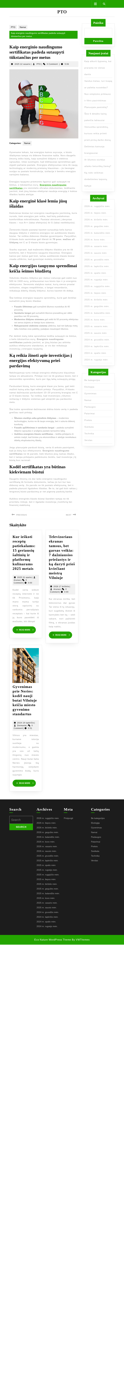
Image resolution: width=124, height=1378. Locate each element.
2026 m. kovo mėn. (94, 239)
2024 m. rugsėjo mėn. (96, 359)
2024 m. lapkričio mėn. (96, 346)
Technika (89, 433)
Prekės (88, 420)
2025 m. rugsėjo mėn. (96, 279)
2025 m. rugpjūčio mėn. (97, 286)
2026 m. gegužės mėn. (96, 226)
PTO (62, 11)
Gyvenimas (90, 393)
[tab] (94, 4)
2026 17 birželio (61, 586)
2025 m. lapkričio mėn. (96, 266)
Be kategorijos (92, 380)
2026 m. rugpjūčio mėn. (97, 206)
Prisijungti (68, 818)
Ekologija (89, 387)
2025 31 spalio (24, 577)
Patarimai (89, 413)
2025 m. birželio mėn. (96, 299)
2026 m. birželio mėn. (96, 219)
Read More (27, 629)
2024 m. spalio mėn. (95, 353)
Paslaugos (90, 407)
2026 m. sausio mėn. (95, 253)
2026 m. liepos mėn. (95, 213)
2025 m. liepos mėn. (95, 293)
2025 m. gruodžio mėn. (97, 259)
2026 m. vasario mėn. (96, 246)
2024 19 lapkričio (25, 723)
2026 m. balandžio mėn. (97, 233)
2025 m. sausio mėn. (95, 333)
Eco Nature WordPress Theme (52, 939)
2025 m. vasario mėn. (96, 326)
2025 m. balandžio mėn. (97, 313)
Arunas (17, 580)
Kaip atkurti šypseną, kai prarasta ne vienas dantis (97, 68)
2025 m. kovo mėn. (94, 319)
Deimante (21, 725)
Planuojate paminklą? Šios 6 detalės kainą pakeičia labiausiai (96, 113)
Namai (23, 27)
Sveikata (89, 427)
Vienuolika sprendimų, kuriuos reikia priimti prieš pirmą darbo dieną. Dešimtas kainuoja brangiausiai (97, 140)
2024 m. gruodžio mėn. (97, 339)
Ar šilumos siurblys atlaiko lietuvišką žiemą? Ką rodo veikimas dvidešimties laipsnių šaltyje (97, 172)
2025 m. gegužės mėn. (96, 306)
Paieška (98, 22)
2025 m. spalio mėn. (95, 273)
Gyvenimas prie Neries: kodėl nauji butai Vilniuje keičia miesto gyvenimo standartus (25, 700)
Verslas (88, 440)
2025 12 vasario (22, 64)
